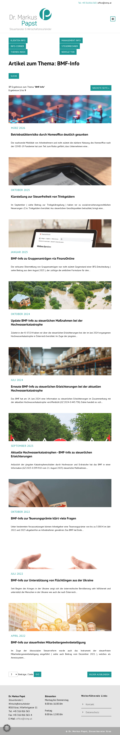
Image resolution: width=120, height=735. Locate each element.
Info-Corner (17, 46)
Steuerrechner (70, 46)
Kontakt (90, 704)
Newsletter (68, 52)
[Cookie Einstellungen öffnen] (7, 731)
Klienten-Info (18, 40)
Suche (14, 76)
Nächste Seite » (100, 88)
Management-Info (71, 40)
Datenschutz (92, 712)
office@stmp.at (104, 3)
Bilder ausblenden (99, 674)
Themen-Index (18, 52)
